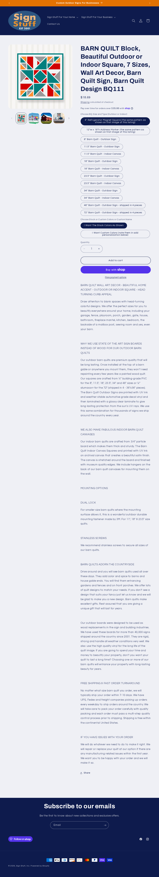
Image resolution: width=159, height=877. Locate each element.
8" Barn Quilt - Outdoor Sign (100, 139)
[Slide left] (11, 118)
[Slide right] (69, 118)
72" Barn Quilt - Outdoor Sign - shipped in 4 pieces (113, 212)
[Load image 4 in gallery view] (58, 118)
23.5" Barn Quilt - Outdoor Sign (102, 176)
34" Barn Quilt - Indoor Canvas (101, 198)
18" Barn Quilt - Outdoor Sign (101, 161)
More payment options (115, 277)
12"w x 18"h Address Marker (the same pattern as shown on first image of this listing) (115, 130)
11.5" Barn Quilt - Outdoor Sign (102, 146)
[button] (62, 17)
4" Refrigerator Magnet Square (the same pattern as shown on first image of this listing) (115, 121)
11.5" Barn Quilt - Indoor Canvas (102, 154)
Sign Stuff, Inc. (23, 866)
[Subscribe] (105, 825)
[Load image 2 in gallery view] (33, 118)
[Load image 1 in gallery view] (21, 118)
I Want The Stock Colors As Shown (104, 225)
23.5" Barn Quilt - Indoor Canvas (102, 183)
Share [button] (87, 773)
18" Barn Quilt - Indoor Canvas (101, 169)
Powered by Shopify (40, 866)
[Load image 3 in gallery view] (46, 118)
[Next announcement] (149, 3)
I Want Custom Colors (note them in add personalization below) (115, 234)
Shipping (85, 102)
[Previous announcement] (9, 3)
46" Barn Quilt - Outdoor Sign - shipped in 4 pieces (113, 205)
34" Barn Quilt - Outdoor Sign (101, 190)
